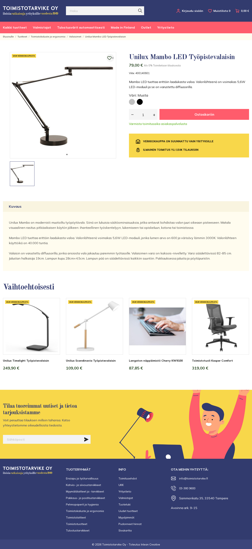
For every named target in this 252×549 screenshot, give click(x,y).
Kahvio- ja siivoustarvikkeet (83, 485)
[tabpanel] (63, 105)
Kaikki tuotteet (15, 27)
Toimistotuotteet (76, 524)
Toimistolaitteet (76, 517)
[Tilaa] (86, 439)
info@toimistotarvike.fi (193, 478)
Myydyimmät (126, 517)
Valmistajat (42, 27)
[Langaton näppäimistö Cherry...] (180, 313)
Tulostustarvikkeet (77, 530)
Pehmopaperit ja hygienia (82, 504)
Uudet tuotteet (128, 511)
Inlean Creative (150, 544)
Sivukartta (125, 530)
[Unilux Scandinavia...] (117, 313)
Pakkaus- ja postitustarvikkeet (85, 498)
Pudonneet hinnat (130, 524)
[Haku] (140, 11)
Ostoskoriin (204, 114)
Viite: (132, 73)
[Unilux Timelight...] (54, 313)
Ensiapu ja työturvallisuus (82, 478)
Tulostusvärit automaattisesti (81, 27)
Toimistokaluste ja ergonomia (85, 511)
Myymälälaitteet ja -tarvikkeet (85, 491)
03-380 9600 (187, 488)
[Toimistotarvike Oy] (30, 10)
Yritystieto (165, 27)
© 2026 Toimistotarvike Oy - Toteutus (116, 544)
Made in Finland (123, 27)
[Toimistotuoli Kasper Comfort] (243, 313)
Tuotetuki (125, 504)
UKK (121, 485)
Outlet (146, 27)
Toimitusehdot (128, 478)
